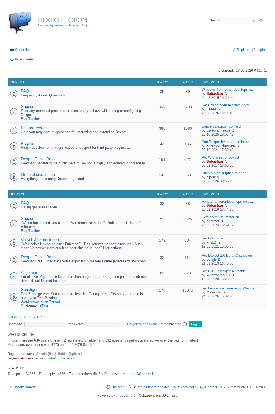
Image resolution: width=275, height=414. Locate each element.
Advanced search (261, 20)
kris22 (211, 242)
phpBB (121, 395)
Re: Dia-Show (212, 238)
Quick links (23, 50)
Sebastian (215, 94)
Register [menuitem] (243, 50)
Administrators (32, 358)
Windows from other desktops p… (228, 90)
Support (28, 106)
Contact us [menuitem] (213, 387)
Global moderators (60, 358)
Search (253, 20)
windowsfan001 (218, 275)
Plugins (27, 143)
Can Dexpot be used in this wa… (227, 142)
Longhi (212, 259)
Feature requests (36, 127)
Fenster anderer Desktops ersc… (227, 201)
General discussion (38, 174)
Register (33, 317)
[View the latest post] (225, 94)
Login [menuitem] (260, 50)
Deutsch (18, 194)
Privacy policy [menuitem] (187, 387)
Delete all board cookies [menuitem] (151, 387)
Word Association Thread (40, 302)
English (17, 82)
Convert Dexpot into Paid (221, 126)
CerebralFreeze (218, 130)
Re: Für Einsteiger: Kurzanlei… (226, 271)
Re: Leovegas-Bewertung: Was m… (229, 288)
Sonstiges (29, 289)
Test (44, 306)
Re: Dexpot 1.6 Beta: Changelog (227, 255)
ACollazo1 (144, 374)
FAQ (25, 91)
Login (13, 317)
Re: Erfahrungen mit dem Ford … (227, 105)
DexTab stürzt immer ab (220, 217)
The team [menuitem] (118, 387)
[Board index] (29, 25)
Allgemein (29, 272)
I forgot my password (142, 324)
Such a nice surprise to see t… (226, 173)
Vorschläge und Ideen (40, 239)
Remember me (171, 324)
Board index (25, 387)
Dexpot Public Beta (38, 159)
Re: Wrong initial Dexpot (220, 157)
